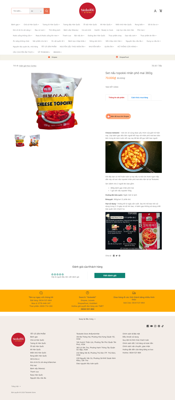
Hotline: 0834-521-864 (132, 353)
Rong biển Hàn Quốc (38, 356)
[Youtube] (151, 326)
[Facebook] (148, 326)
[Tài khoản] (155, 10)
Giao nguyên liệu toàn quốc (87, 363)
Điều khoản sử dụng (131, 337)
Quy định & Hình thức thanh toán (136, 340)
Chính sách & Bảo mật (131, 334)
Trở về (154, 66)
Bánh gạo (34, 337)
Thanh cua (34, 372)
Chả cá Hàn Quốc (37, 340)
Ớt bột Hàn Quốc (37, 346)
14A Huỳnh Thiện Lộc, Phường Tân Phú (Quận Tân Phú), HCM (96, 343)
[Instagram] (155, 326)
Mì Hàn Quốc (35, 349)
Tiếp (160, 66)
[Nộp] (47, 11)
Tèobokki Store (30, 392)
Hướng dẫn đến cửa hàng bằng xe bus (138, 349)
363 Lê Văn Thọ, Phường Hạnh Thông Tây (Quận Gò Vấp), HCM (95, 349)
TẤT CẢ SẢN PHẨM (37, 334)
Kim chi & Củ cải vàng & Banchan (43, 362)
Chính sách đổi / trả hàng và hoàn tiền (138, 343)
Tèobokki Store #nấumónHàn (88, 334)
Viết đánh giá (109, 275)
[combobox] (20, 11)
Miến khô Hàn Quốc (38, 353)
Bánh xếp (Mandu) (37, 368)
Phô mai (33, 365)
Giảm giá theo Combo (27, 66)
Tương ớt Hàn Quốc (38, 343)
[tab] (116, 97)
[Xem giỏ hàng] (160, 10)
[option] (20, 140)
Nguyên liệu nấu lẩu (38, 378)
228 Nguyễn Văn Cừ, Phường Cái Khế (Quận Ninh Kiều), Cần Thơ (96, 359)
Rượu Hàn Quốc (36, 375)
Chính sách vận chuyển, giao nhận (136, 346)
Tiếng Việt (15, 386)
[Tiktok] (163, 326)
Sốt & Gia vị (34, 359)
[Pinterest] (159, 326)
